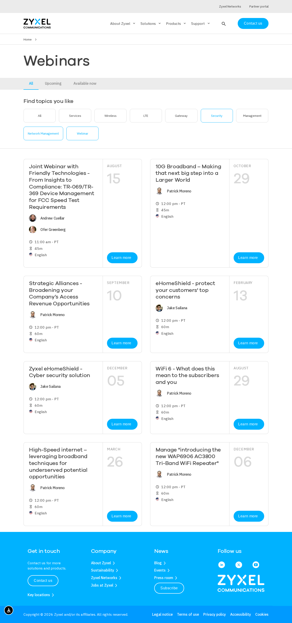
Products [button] (176, 23)
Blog (158, 563)
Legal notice (162, 614)
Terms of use (188, 614)
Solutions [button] (151, 23)
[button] (223, 23)
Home (27, 39)
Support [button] (200, 23)
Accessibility (240, 614)
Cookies (262, 614)
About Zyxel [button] (123, 23)
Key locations (39, 594)
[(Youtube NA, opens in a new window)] (256, 565)
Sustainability (102, 570)
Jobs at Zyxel (102, 585)
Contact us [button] (43, 580)
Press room (163, 577)
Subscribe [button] (169, 588)
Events (160, 570)
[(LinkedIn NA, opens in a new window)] (221, 565)
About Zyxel (101, 563)
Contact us (253, 23)
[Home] (37, 23)
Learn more (121, 258)
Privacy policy (214, 614)
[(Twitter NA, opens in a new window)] (238, 565)
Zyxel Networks (104, 577)
